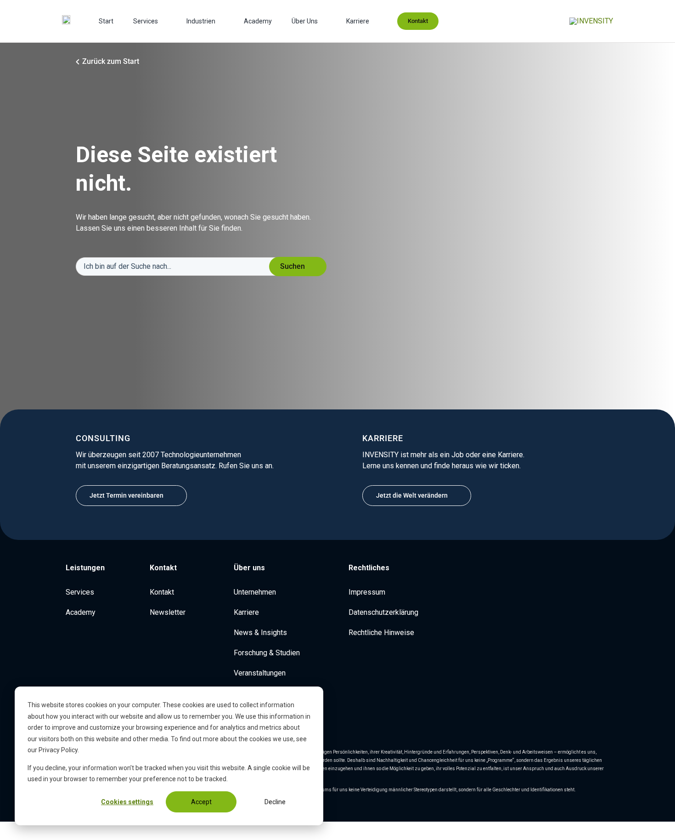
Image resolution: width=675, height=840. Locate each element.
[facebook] (595, 571)
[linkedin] (566, 571)
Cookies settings (127, 802)
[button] (83, 568)
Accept (201, 802)
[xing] (610, 571)
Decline (275, 802)
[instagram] (581, 571)
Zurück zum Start (110, 61)
